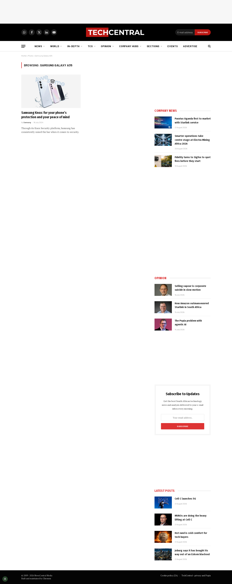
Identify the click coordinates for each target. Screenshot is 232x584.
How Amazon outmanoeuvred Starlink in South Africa (192, 305)
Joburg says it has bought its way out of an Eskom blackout (192, 552)
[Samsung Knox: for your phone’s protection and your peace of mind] (51, 91)
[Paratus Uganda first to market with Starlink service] (163, 122)
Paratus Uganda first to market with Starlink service (193, 120)
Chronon (47, 578)
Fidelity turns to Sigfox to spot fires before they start (193, 159)
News (38, 46)
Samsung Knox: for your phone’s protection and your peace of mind (45, 115)
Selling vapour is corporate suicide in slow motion (190, 287)
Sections (153, 46)
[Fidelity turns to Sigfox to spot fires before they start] (163, 161)
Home (24, 56)
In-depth (73, 46)
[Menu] (23, 46)
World (54, 46)
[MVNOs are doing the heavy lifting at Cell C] (163, 520)
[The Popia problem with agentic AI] (163, 325)
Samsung (27, 122)
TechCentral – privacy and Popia (196, 575)
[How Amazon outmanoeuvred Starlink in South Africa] (163, 307)
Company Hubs (129, 46)
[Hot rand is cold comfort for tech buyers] (163, 537)
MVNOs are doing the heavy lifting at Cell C (190, 517)
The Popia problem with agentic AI (188, 322)
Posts (30, 56)
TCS (90, 46)
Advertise (190, 46)
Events (172, 46)
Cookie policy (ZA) (169, 575)
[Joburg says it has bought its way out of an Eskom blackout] (163, 554)
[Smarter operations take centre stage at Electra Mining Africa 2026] (163, 140)
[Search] (209, 46)
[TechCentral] (116, 32)
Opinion (106, 46)
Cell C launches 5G (185, 498)
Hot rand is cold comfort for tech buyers (191, 534)
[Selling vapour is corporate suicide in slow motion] (163, 290)
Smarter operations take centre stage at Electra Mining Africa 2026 (192, 139)
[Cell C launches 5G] (163, 502)
